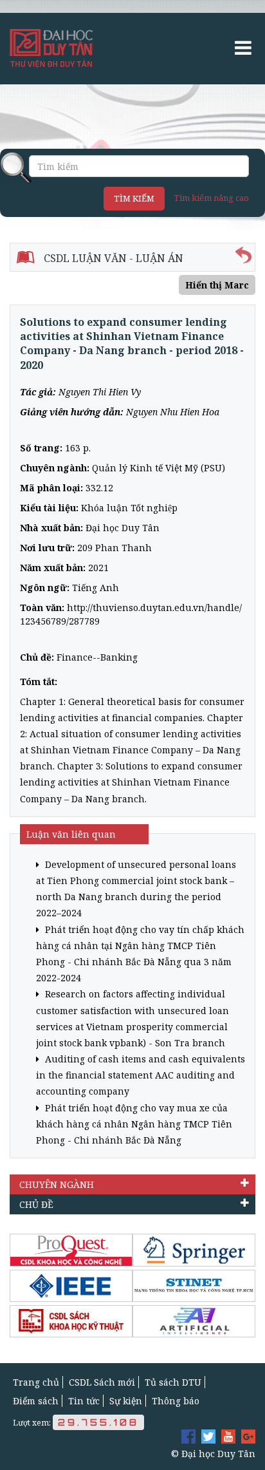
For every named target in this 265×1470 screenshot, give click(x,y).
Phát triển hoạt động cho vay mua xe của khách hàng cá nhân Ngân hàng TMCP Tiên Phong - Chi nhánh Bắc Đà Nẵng (134, 1124)
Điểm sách (36, 1401)
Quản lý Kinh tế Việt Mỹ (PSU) (158, 468)
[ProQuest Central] (71, 1249)
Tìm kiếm (134, 198)
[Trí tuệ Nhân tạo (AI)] (194, 1321)
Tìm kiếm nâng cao (211, 197)
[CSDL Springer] (194, 1249)
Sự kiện (125, 1401)
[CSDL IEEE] (71, 1285)
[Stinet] (194, 1285)
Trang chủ (36, 1382)
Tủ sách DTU (173, 1382)
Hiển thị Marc (217, 285)
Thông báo (175, 1401)
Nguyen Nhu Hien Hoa (172, 412)
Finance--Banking (97, 657)
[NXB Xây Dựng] (71, 1321)
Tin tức (84, 1401)
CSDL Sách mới (102, 1382)
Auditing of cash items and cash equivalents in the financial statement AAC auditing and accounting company (140, 1075)
